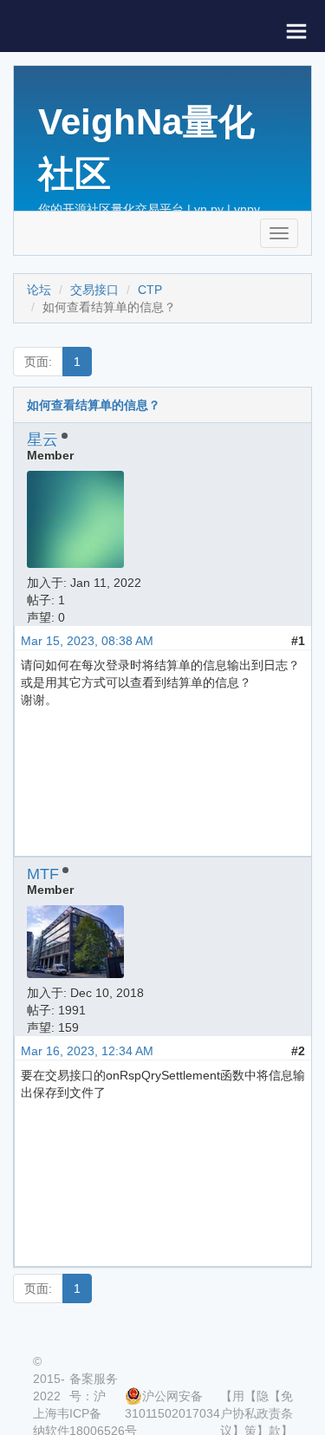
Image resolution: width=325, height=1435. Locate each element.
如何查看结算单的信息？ (93, 405)
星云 (42, 439)
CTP (150, 290)
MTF (43, 874)
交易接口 (94, 290)
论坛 (39, 290)
